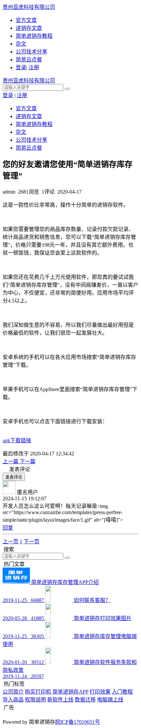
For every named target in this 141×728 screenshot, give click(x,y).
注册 (34, 67)
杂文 (21, 44)
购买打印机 (38, 692)
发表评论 (13, 477)
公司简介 (13, 692)
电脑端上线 (110, 699)
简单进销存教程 (34, 36)
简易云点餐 (29, 59)
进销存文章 (29, 28)
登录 (21, 67)
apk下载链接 (17, 440)
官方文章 (26, 20)
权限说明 (35, 699)
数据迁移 (85, 699)
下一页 (31, 541)
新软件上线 (60, 699)
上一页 (10, 541)
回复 (8, 527)
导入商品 (13, 699)
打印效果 (100, 692)
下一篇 (27, 461)
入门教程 (122, 692)
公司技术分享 (31, 51)
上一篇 (11, 461)
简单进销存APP (70, 692)
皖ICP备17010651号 (77, 722)
